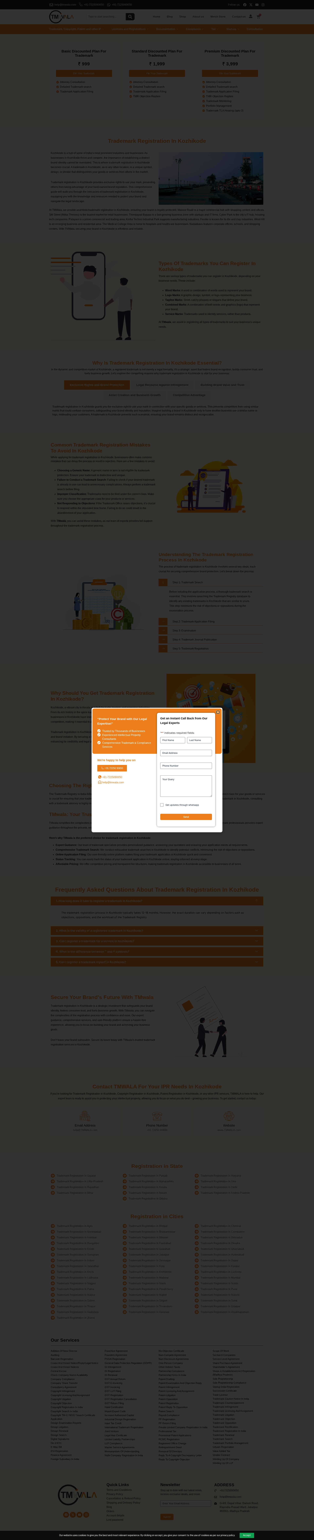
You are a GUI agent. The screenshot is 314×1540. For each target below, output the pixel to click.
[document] (157, 770)
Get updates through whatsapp (182, 804)
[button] (218, 712)
